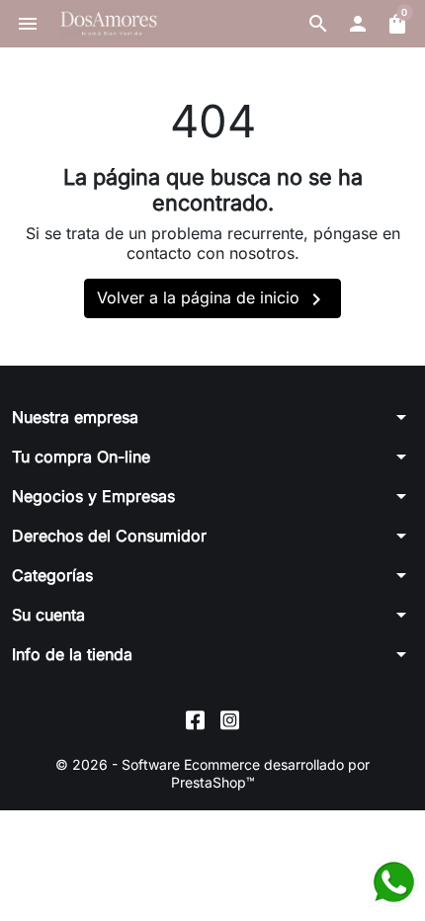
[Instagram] (229, 719)
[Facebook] (195, 719)
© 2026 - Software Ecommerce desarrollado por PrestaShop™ (212, 773)
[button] (318, 23)
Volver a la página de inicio (212, 299)
